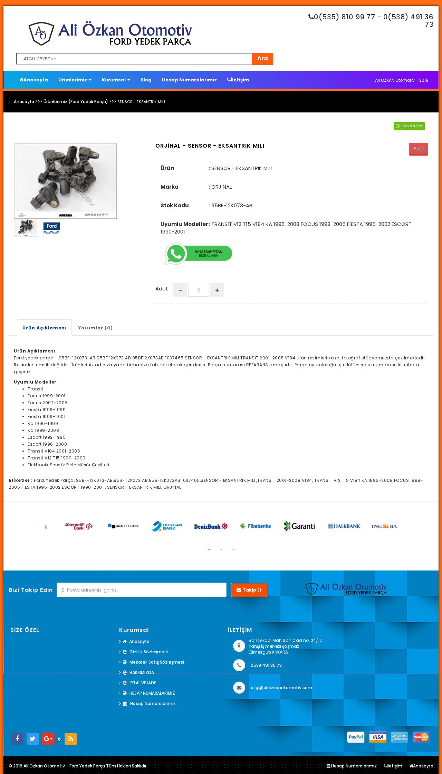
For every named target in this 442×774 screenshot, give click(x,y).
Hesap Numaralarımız (189, 80)
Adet (161, 288)
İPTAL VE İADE (142, 683)
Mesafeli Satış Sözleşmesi (156, 662)
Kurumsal (114, 80)
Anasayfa (35, 80)
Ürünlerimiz (73, 80)
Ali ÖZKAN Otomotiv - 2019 (402, 80)
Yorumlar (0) (95, 328)
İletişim (240, 80)
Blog (146, 80)
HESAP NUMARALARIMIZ (152, 693)
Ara (262, 58)
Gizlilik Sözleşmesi (148, 652)
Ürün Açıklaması (44, 328)
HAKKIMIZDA (141, 672)
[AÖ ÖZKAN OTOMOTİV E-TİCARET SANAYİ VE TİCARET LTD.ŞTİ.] (147, 33)
